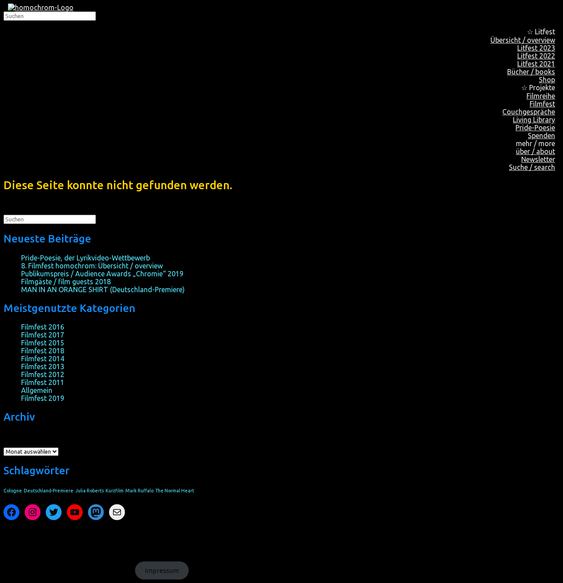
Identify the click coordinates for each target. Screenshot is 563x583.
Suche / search (532, 167)
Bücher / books (531, 72)
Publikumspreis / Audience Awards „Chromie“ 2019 (102, 274)
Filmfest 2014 (42, 359)
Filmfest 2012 (42, 374)
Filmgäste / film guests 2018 (66, 282)
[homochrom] (41, 7)
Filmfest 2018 (42, 351)
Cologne (13, 490)
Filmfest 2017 (42, 335)
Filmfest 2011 (42, 382)
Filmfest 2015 (42, 343)
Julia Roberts (89, 490)
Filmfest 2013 (42, 366)
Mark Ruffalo (139, 490)
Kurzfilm (115, 490)
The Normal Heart (174, 490)
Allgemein (36, 390)
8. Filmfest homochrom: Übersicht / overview (92, 266)
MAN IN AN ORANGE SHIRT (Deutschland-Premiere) (103, 289)
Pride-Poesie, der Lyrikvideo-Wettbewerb (85, 258)
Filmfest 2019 (42, 398)
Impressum (162, 570)
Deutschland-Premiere (48, 490)
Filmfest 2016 (42, 327)
